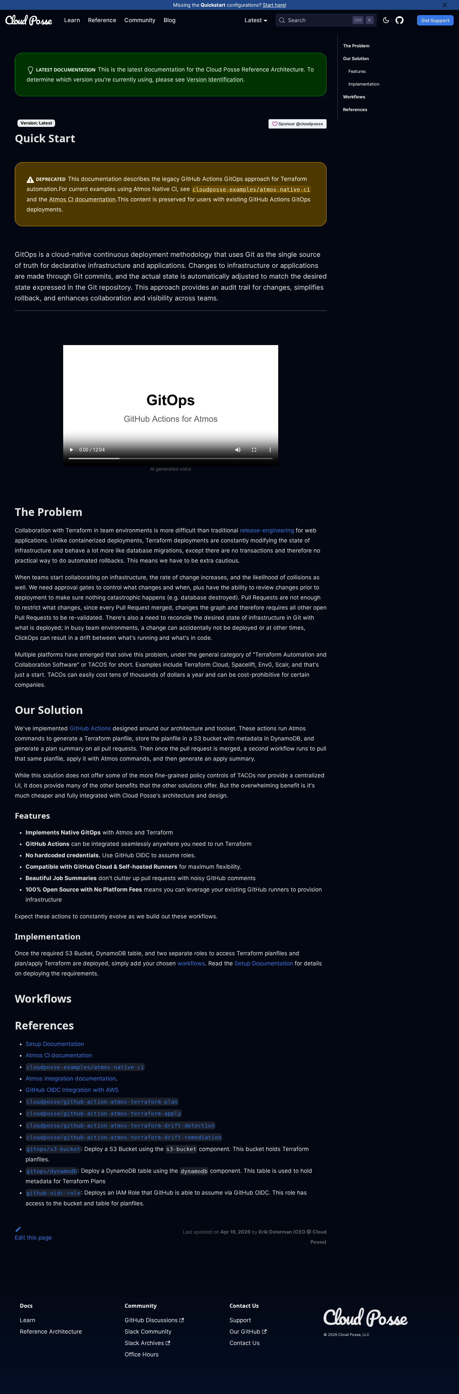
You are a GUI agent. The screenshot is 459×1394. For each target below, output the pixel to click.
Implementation (363, 84)
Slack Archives (144, 1343)
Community (140, 20)
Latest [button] (253, 20)
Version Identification (214, 79)
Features (357, 71)
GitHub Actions (90, 728)
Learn (72, 20)
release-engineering (267, 530)
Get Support (435, 20)
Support (240, 1320)
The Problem (356, 45)
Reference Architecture (51, 1331)
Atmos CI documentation (82, 199)
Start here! (274, 5)
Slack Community (148, 1331)
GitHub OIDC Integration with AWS (72, 1090)
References (355, 109)
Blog (170, 20)
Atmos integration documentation (71, 1078)
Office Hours (142, 1354)
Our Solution (356, 58)
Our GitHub (245, 1331)
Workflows (354, 96)
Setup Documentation (264, 963)
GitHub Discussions (151, 1320)
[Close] (450, 5)
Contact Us (245, 1343)
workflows (191, 963)
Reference (102, 20)
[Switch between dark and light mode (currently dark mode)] (386, 20)
